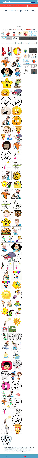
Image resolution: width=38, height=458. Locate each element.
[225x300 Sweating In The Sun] (18, 312)
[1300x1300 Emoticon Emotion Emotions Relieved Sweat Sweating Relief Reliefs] (6, 145)
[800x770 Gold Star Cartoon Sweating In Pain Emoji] (7, 83)
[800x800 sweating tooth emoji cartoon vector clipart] (6, 440)
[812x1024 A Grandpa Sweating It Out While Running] (5, 62)
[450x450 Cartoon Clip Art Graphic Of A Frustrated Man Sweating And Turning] (16, 62)
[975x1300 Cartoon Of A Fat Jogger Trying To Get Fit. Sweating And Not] (17, 83)
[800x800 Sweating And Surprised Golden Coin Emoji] (17, 121)
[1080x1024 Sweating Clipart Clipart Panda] (16, 346)
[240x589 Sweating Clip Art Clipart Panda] (2, 266)
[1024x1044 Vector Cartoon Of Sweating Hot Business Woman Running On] (6, 346)
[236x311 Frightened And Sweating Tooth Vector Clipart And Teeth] (11, 337)
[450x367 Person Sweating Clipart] (15, 376)
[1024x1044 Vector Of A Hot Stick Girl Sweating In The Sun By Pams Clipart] (6, 166)
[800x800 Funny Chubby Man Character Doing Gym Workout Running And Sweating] (6, 355)
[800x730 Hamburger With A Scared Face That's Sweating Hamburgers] (6, 231)
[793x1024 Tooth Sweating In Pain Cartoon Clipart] (17, 365)
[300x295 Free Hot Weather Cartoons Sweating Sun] (17, 175)
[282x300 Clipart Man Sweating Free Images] (18, 214)
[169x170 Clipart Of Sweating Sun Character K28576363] (6, 295)
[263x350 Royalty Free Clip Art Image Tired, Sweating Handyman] (4, 239)
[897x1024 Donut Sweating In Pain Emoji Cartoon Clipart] (5, 386)
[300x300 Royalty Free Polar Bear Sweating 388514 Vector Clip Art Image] (9, 137)
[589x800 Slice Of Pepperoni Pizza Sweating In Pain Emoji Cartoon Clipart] (18, 130)
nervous (10, 43)
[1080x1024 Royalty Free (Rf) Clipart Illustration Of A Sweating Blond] (7, 429)
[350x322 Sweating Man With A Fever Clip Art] (7, 72)
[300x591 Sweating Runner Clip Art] (19, 257)
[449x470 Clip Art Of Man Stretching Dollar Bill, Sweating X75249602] (17, 166)
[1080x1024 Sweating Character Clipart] (4, 329)
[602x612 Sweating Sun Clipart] (17, 184)
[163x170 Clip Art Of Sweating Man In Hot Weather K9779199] (17, 205)
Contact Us (21, 456)
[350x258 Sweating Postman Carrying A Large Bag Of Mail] (16, 93)
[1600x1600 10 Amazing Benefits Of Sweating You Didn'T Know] (6, 285)
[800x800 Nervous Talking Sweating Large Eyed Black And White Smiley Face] (6, 102)
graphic (23, 43)
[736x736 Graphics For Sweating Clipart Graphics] (17, 222)
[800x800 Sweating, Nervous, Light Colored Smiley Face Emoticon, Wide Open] (6, 111)
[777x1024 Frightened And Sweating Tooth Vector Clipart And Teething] (18, 337)
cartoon (3, 43)
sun (14, 43)
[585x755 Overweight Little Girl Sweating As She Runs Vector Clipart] (17, 72)
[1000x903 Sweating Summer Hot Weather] (6, 321)
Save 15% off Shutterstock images (29, 46)
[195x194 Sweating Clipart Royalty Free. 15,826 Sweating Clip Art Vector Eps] (6, 52)
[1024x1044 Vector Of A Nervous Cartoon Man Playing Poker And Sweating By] (6, 275)
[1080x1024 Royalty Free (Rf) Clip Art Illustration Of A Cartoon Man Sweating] (17, 231)
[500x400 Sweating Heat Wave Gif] (6, 184)
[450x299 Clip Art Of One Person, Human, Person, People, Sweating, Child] (8, 130)
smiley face (18, 43)
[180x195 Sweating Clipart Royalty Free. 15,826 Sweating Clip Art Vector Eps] (17, 52)
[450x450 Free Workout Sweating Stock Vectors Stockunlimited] (17, 355)
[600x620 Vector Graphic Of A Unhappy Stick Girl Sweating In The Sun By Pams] (17, 156)
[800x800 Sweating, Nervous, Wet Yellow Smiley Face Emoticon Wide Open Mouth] (5, 93)
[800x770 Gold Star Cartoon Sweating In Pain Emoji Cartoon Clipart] (6, 222)
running (27, 43)
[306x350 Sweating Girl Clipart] (18, 239)
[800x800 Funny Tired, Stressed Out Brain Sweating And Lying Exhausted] (18, 394)
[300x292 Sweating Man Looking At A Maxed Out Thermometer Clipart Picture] (6, 247)
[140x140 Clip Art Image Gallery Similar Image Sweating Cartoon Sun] (17, 285)
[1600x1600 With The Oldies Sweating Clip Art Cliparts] (16, 275)
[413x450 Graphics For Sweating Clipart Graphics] (17, 295)
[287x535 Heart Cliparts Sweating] (3, 304)
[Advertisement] (19, 19)
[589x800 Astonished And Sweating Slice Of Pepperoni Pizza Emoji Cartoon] (3, 137)
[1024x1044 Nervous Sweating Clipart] (9, 304)
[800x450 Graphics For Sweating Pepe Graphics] (15, 329)
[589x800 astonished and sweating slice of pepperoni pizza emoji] (17, 429)
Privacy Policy (16, 456)
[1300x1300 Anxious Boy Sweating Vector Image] (6, 365)
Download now (30, 5)
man (7, 43)
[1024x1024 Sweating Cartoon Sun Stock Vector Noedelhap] (17, 321)
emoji (31, 43)
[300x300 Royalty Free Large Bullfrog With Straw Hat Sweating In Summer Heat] (18, 304)
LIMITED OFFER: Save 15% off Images (12, 29)
